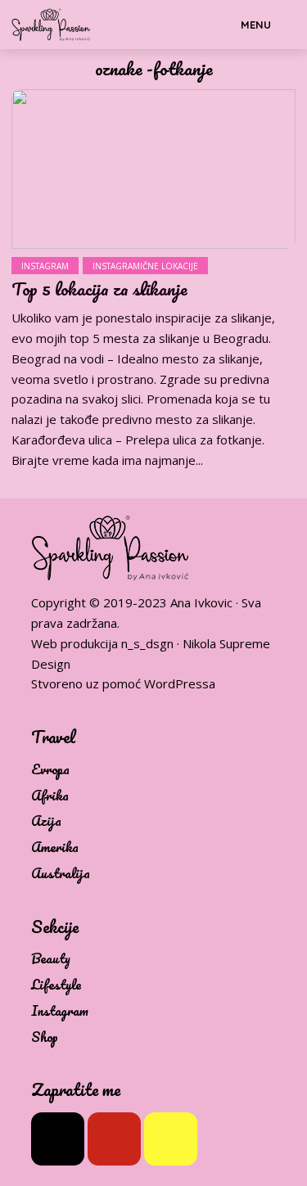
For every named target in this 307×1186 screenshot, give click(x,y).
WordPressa (179, 683)
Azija (46, 821)
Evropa (50, 770)
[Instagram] (57, 1139)
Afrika (50, 796)
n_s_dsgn (147, 643)
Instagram (45, 266)
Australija (60, 874)
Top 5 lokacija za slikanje (99, 289)
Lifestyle (56, 985)
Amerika (55, 847)
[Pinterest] (114, 1139)
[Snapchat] (170, 1139)
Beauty (50, 959)
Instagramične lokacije (145, 266)
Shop (44, 1037)
